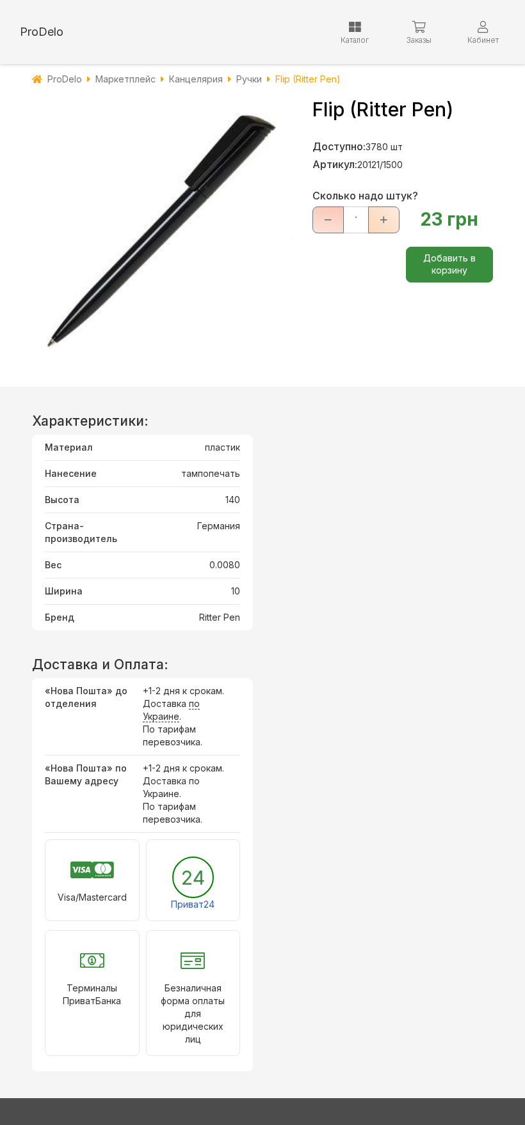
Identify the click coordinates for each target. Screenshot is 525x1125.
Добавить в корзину (449, 263)
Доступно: (339, 146)
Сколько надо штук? (365, 195)
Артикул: (334, 164)
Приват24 (192, 904)
